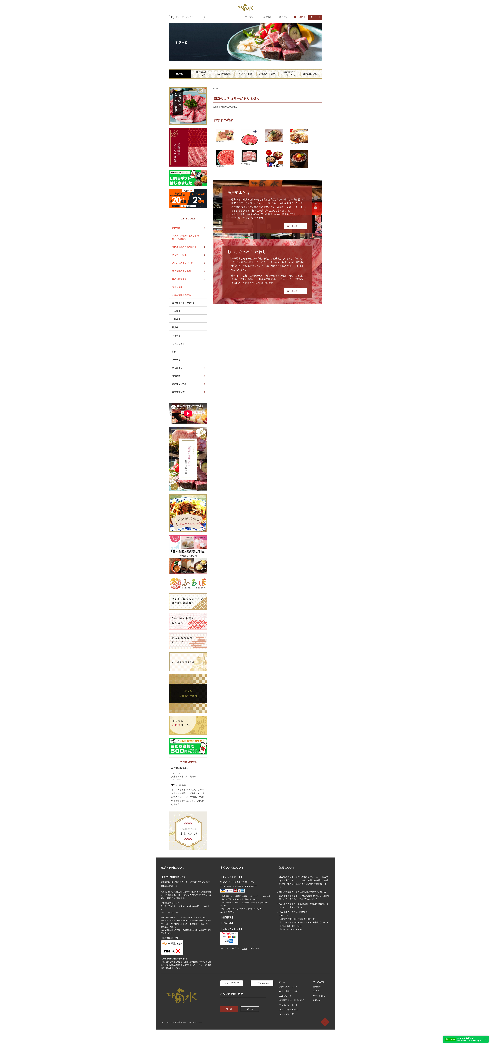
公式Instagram (262, 983)
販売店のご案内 (311, 73)
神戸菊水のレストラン (289, 73)
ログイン (283, 17)
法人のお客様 (224, 73)
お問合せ (302, 17)
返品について (285, 996)
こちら (182, 882)
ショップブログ (231, 983)
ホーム (215, 88)
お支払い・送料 (267, 73)
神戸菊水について (201, 73)
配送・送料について (288, 991)
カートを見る (319, 996)
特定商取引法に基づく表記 (291, 1000)
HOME (179, 73)
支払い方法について (288, 986)
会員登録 (267, 17)
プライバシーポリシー (289, 1005)
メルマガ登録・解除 (288, 1009)
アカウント (250, 17)
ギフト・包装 (245, 73)
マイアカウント (320, 982)
